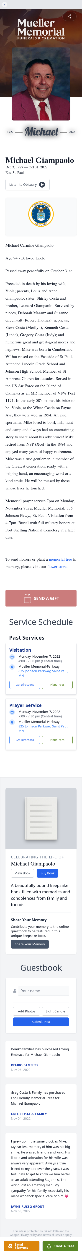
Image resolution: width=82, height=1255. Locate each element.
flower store (57, 566)
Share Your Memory (30, 944)
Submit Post (41, 1022)
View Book (22, 873)
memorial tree (60, 559)
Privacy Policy (28, 1235)
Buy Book (47, 873)
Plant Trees (57, 685)
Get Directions (25, 685)
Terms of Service (53, 1235)
